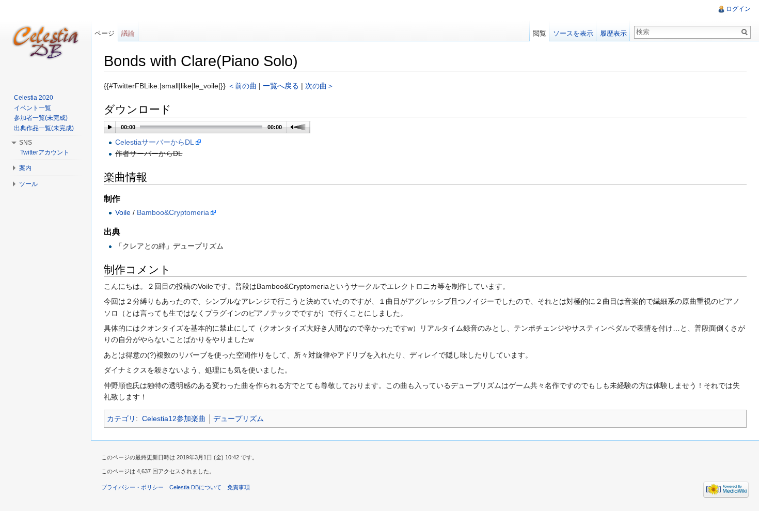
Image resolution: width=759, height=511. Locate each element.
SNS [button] (25, 142)
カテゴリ (121, 418)
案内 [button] (25, 168)
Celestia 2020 (33, 97)
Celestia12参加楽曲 (173, 418)
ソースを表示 (573, 33)
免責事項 (238, 487)
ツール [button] (28, 184)
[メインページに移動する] (45, 41)
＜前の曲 (242, 86)
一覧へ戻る (281, 86)
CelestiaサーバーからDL (154, 142)
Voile (123, 212)
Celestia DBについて (195, 487)
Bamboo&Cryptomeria (173, 212)
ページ (104, 33)
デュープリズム (238, 418)
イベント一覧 (32, 108)
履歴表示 (613, 33)
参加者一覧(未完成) (41, 117)
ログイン (738, 8)
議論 (128, 33)
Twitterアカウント (44, 152)
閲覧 (539, 33)
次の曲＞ (319, 86)
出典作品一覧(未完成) (44, 128)
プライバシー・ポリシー (132, 487)
